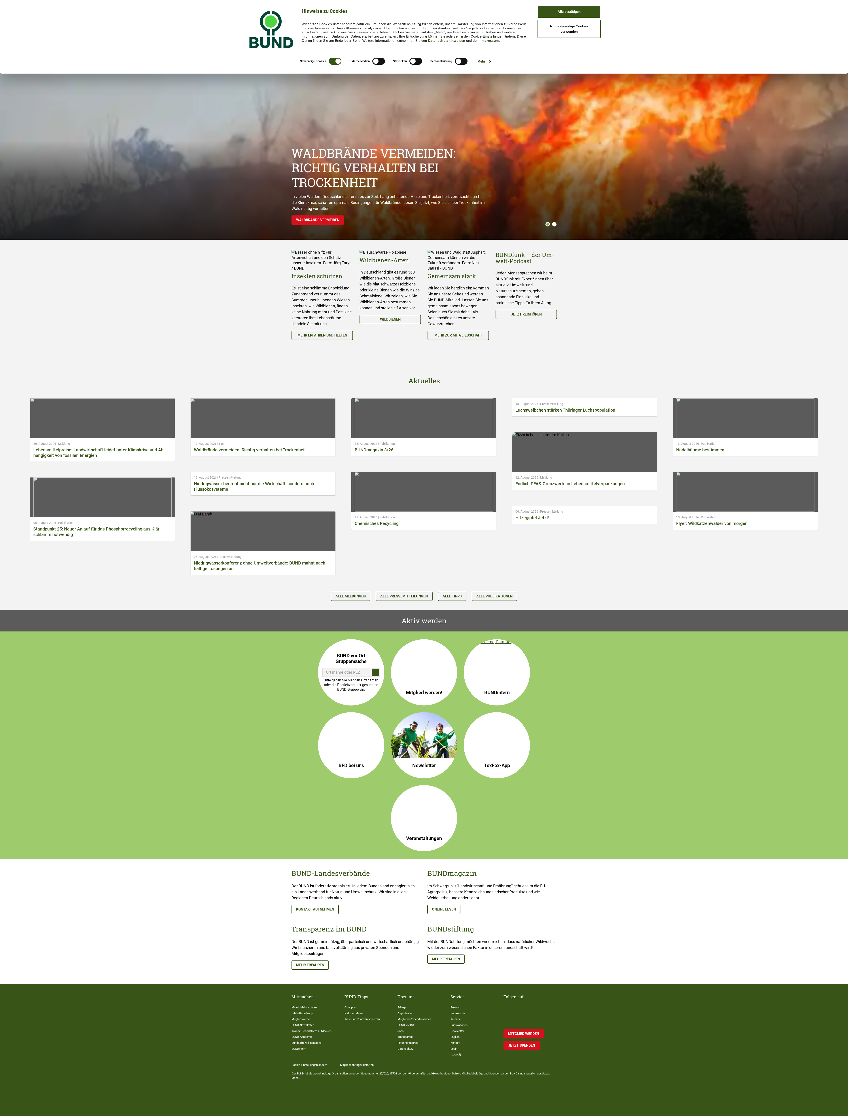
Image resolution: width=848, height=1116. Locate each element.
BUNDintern (299, 1048)
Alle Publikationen (494, 596)
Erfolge (402, 1007)
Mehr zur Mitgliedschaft (458, 335)
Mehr (481, 61)
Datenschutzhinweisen (446, 40)
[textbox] (351, 672)
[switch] (378, 61)
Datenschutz (405, 1048)
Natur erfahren (353, 1013)
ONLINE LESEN (444, 909)
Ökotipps (350, 1007)
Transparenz (405, 1036)
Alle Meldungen (350, 596)
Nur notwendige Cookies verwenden (569, 28)
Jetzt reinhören (526, 314)
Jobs (401, 1031)
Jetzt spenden (521, 1045)
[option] (322, 294)
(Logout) (455, 1054)
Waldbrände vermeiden (317, 220)
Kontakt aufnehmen (315, 909)
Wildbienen (390, 319)
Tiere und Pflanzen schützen (362, 1019)
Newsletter (457, 1031)
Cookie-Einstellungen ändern (309, 1065)
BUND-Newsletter (303, 1025)
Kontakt (455, 1042)
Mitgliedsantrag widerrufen (357, 1065)
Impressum (490, 40)
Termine (455, 1019)
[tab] (546, 224)
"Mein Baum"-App (302, 1013)
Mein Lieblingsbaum (304, 1007)
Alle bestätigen (569, 11)
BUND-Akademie (302, 1036)
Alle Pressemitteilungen (404, 596)
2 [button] (554, 224)
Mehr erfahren (310, 965)
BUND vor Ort (406, 1025)
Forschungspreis (408, 1042)
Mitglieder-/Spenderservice (414, 1019)
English (455, 1036)
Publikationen (459, 1025)
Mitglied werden (301, 1019)
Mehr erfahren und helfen (322, 335)
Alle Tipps (452, 596)
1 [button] (547, 224)
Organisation (405, 1013)
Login (453, 1048)
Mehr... (296, 1078)
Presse (454, 1007)
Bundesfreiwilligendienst (307, 1042)
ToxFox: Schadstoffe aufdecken (311, 1031)
